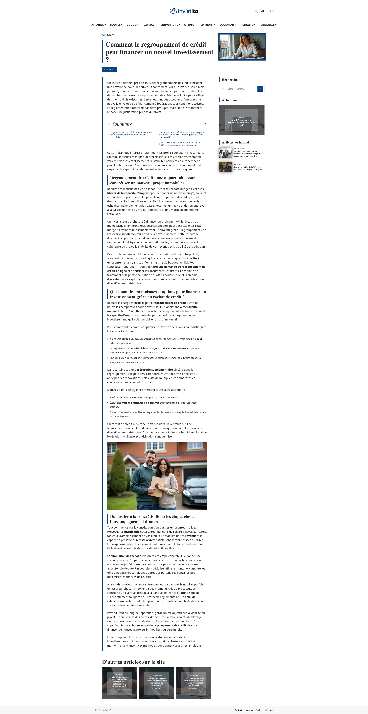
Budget (237, 164)
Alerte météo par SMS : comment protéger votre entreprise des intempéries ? (120, 681)
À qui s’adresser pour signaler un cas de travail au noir (241, 122)
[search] (256, 11)
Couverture (157, 675)
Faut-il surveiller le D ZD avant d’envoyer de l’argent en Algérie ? (248, 168)
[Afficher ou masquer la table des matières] (169, 123)
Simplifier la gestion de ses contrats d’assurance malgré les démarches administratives (247, 153)
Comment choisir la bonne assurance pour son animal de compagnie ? (156, 681)
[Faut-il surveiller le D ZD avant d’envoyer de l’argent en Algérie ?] (225, 167)
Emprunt (109, 69)
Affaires (119, 674)
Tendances (193, 675)
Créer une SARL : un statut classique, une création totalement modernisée (194, 681)
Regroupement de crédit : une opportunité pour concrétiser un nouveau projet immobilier (131, 134)
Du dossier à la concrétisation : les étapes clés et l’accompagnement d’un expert (181, 143)
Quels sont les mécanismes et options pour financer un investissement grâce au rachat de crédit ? (182, 134)
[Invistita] (184, 11)
